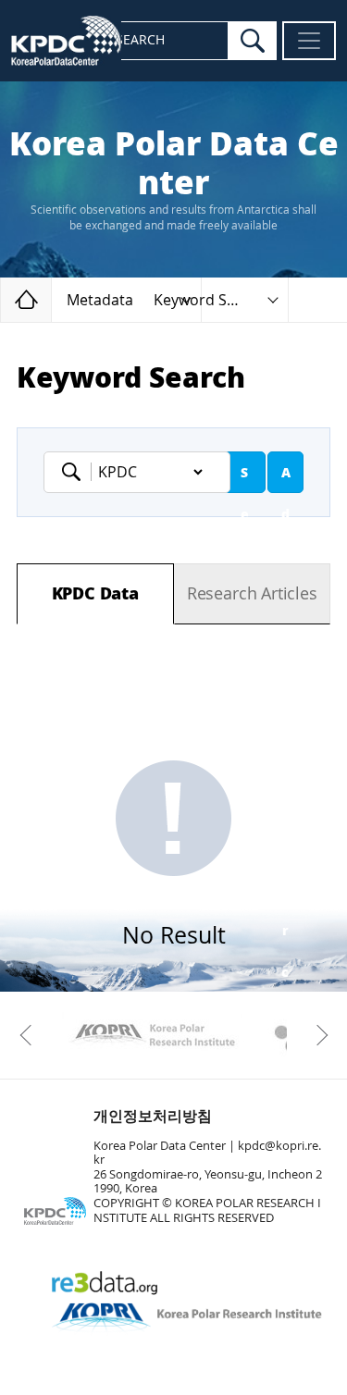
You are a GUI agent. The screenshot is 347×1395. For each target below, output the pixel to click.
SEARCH (140, 40)
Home (51, 299)
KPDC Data (95, 594)
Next (317, 1035)
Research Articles (252, 594)
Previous (30, 1035)
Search (244, 479)
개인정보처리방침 (152, 1116)
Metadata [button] (100, 300)
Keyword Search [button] (210, 300)
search (253, 40)
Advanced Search (286, 479)
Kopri (152, 1035)
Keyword (77, 472)
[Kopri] (152, 1035)
